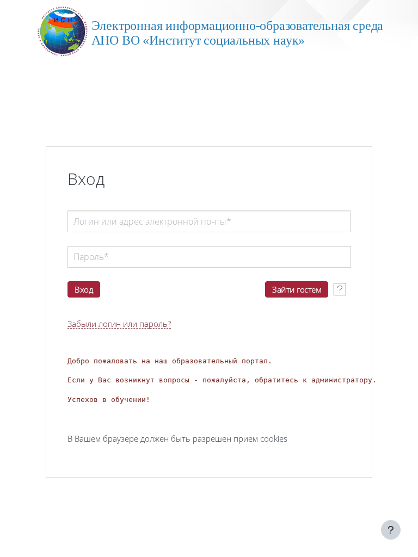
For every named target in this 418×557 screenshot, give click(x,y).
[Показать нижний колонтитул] (391, 530)
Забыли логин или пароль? (119, 324)
